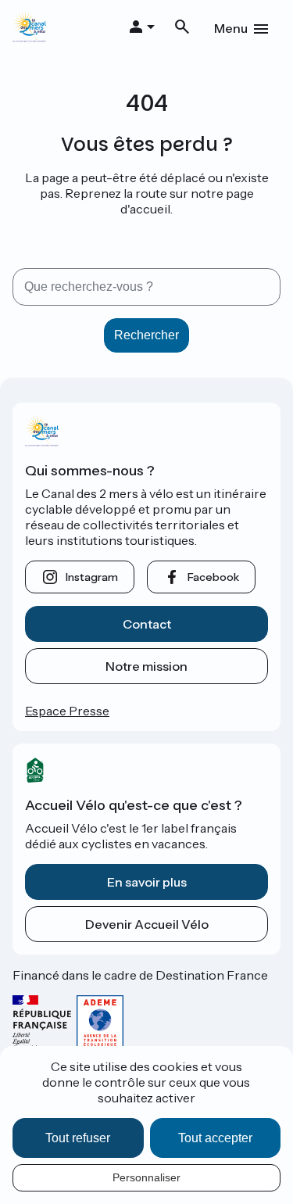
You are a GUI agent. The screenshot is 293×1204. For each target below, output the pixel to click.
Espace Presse (67, 710)
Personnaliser (146, 1177)
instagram (92, 577)
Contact (147, 624)
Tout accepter (215, 1138)
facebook (213, 577)
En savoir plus (147, 882)
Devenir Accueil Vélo (147, 924)
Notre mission (146, 666)
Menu (231, 28)
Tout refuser (77, 1138)
